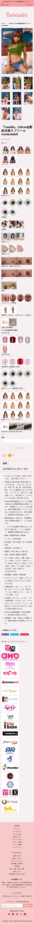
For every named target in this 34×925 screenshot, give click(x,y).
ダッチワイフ (17, 831)
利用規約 (17, 866)
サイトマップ (17, 847)
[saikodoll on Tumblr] (21, 914)
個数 (3, 437)
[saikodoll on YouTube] (25, 914)
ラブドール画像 (17, 842)
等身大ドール (17, 837)
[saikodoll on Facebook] (13, 914)
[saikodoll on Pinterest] (17, 914)
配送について (17, 871)
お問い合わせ (17, 856)
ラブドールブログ (17, 839)
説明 (5, 463)
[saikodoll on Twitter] (9, 914)
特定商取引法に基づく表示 (15, 469)
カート (30, 5)
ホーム (3, 23)
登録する (27, 905)
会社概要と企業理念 (17, 863)
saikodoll (16, 921)
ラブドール (17, 829)
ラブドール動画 (17, 844)
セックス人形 (17, 834)
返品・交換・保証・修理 (17, 869)
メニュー (6, 4)
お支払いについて (17, 858)
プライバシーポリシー (17, 861)
